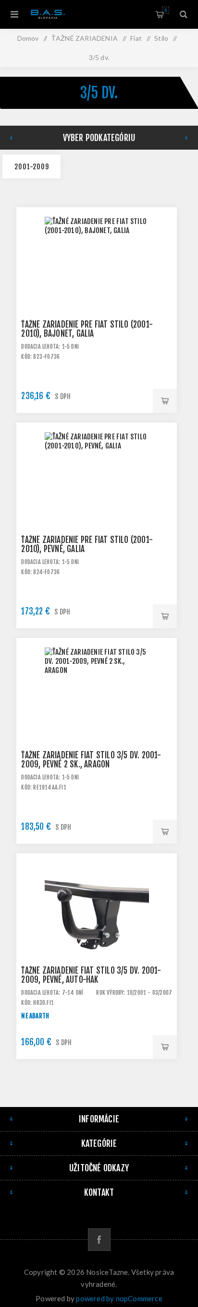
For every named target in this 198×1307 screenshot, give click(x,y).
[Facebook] (99, 1239)
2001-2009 (31, 167)
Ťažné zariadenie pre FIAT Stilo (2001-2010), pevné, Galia (87, 544)
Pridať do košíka (165, 401)
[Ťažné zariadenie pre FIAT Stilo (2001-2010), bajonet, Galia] (96, 287)
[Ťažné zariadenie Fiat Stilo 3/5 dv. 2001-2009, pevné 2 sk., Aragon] (96, 718)
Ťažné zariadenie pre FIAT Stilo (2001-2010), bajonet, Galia (87, 329)
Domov (28, 38)
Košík (165, 10)
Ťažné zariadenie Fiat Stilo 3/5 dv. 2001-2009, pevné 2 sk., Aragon (91, 760)
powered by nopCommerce (119, 1298)
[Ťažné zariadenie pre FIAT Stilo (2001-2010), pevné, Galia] (96, 503)
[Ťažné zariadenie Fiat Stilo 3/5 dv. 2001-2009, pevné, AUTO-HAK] (96, 933)
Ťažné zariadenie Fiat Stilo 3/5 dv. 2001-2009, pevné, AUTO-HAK (91, 975)
